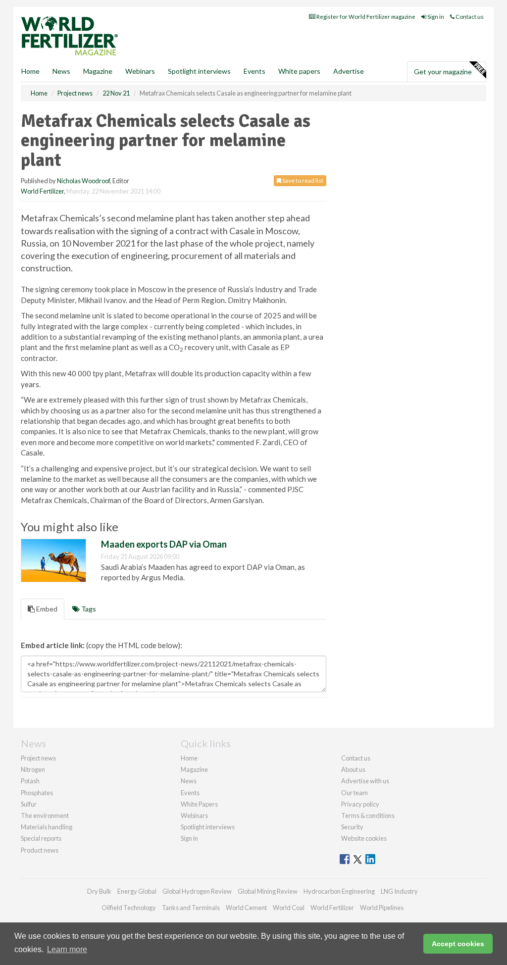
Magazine (97, 71)
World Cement (246, 908)
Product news (39, 850)
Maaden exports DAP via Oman (164, 544)
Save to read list (302, 180)
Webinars (140, 71)
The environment (45, 815)
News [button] (61, 71)
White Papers (199, 804)
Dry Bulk (99, 891)
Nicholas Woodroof (83, 181)
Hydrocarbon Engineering (339, 891)
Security (352, 827)
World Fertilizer (42, 191)
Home (30, 71)
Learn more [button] (67, 949)
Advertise (348, 71)
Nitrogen (33, 769)
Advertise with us (365, 781)
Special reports (41, 838)
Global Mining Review (268, 891)
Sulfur (29, 804)
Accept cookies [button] (458, 944)
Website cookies (364, 838)
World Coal (288, 908)
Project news (38, 758)
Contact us (469, 16)
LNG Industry (399, 891)
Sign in (435, 16)
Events (254, 71)
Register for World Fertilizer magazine (365, 16)
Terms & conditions (368, 815)
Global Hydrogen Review (197, 891)
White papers (299, 71)
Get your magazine (443, 71)
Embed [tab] (46, 609)
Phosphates (37, 793)
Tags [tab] (88, 609)
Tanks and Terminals (191, 908)
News (189, 781)
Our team (354, 793)
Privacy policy (360, 804)
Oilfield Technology (128, 908)
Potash (30, 781)
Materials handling (46, 827)
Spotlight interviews (199, 71)
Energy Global (136, 891)
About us (353, 769)
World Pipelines (382, 908)
